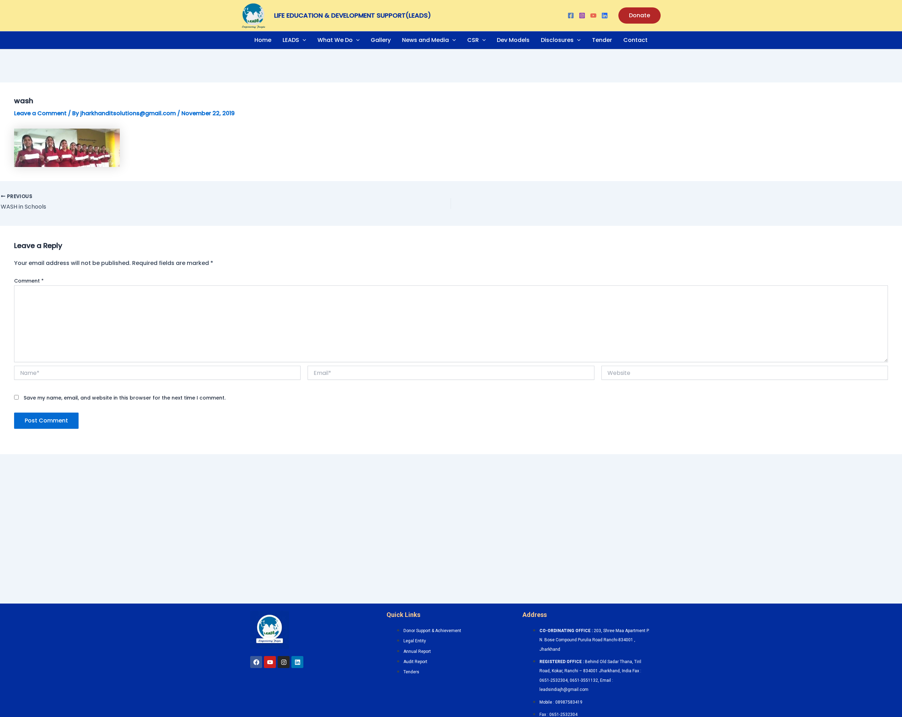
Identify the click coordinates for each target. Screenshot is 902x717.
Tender (602, 40)
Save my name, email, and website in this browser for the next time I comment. (125, 397)
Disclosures (557, 40)
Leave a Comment (40, 113)
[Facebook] (571, 15)
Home (262, 40)
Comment (29, 280)
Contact (635, 40)
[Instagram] (582, 15)
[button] (639, 15)
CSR (473, 40)
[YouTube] (593, 15)
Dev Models (513, 40)
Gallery (381, 40)
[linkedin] (604, 15)
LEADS (291, 40)
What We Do (335, 40)
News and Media (425, 40)
